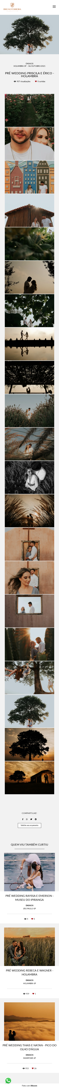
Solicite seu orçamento (29, 825)
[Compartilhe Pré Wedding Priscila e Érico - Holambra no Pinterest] (36, 819)
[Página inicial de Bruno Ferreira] (12, 7)
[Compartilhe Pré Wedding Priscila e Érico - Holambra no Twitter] (31, 819)
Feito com (29, 1086)
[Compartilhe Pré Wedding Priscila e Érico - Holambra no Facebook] (22, 819)
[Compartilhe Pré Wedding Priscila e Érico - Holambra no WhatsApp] (27, 819)
